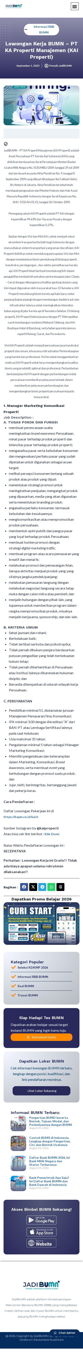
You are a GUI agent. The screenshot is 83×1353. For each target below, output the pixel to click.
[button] (75, 6)
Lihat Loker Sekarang (42, 1091)
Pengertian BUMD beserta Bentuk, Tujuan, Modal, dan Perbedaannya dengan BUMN (50, 1121)
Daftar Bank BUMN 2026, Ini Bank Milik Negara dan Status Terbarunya (49, 1161)
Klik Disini (51, 834)
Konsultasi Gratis (44, 1037)
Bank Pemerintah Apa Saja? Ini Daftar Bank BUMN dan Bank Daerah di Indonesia (49, 1181)
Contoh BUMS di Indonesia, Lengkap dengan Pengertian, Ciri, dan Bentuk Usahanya (50, 1141)
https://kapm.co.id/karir (21, 817)
